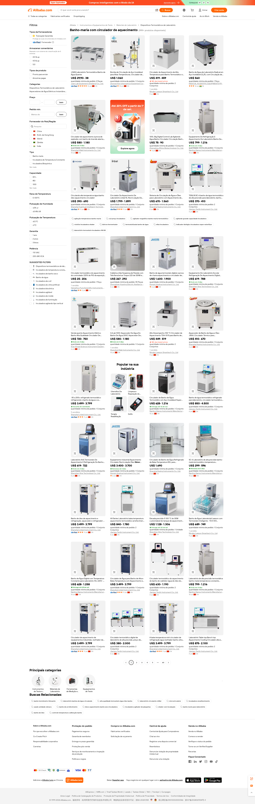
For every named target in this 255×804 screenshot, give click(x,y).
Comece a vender (195, 736)
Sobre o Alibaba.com (42, 726)
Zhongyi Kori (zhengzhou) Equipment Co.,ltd (127, 83)
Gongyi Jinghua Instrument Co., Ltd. (164, 284)
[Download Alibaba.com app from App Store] (193, 780)
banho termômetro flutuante (45, 701)
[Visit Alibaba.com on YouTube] (211, 761)
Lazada (127, 792)
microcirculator (175, 701)
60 (163, 662)
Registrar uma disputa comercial (163, 741)
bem (61, 102)
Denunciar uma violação (159, 759)
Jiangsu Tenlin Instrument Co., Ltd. (203, 209)
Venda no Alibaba (195, 731)
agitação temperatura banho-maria (87, 219)
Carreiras (37, 746)
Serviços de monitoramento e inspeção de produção (88, 752)
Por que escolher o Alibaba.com (46, 731)
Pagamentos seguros (81, 731)
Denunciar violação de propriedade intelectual (164, 752)
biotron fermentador (110, 224)
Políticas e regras (79, 759)
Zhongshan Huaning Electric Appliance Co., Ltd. (127, 284)
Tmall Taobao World (114, 792)
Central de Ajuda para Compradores (164, 731)
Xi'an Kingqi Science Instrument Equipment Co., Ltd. (88, 346)
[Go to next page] (168, 662)
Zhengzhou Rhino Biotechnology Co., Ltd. (167, 148)
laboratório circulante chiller (151, 701)
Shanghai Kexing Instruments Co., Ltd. (165, 207)
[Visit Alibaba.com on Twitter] (200, 761)
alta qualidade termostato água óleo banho (116, 701)
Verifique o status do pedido (199, 741)
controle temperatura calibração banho (67, 713)
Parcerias (192, 751)
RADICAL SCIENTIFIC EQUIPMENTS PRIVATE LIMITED (206, 83)
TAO (148, 792)
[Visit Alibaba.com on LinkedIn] (195, 761)
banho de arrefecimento (68, 707)
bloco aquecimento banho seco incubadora (101, 707)
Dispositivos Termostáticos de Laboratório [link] (158, 25)
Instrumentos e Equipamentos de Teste (96, 25)
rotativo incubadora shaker (84, 224)
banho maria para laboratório (194, 707)
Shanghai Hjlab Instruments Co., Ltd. (86, 150)
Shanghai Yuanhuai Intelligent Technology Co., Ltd (88, 207)
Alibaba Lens (47, 780)
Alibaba (73, 25)
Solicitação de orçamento (121, 736)
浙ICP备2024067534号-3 (195, 800)
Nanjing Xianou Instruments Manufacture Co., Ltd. (206, 150)
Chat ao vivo (155, 736)
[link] (251, 778)
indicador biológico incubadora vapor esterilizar (194, 224)
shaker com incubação (166, 707)
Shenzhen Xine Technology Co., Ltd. (203, 286)
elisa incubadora (162, 224)
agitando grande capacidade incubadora (191, 219)
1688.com (100, 792)
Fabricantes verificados (120, 731)
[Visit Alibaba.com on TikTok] (216, 761)
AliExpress (89, 792)
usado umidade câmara (43, 707)
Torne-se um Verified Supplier (200, 746)
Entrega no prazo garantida (83, 741)
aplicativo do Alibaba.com (171, 780)
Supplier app (118, 780)
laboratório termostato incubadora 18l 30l (90, 230)
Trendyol (155, 792)
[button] (156, 10)
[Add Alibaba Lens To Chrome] (74, 780)
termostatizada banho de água (136, 224)
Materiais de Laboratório (126, 25)
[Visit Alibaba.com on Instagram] (205, 761)
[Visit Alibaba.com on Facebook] (190, 761)
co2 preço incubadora (117, 219)
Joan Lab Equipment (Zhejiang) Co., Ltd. (87, 83)
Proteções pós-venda (81, 746)
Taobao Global (138, 792)
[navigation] (48, 344)
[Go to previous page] (126, 662)
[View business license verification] (151, 800)
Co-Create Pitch (40, 736)
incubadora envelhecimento (199, 701)
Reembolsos (155, 746)
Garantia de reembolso (81, 736)
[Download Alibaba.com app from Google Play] (213, 780)
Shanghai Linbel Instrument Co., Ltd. (125, 207)
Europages (166, 792)
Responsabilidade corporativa (45, 741)
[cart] (193, 10)
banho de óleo (39, 713)
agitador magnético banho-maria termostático (150, 219)
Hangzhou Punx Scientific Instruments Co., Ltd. (88, 288)
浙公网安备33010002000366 (170, 800)
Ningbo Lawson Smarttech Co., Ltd (164, 91)
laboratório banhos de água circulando (77, 701)
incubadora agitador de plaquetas (138, 707)
